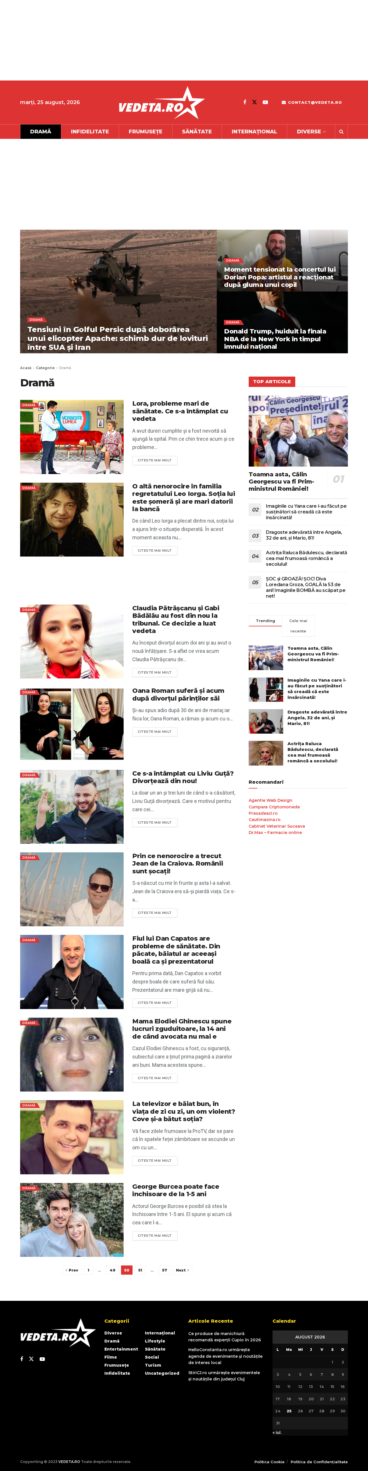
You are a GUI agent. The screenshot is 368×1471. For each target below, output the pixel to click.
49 (112, 1270)
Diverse (309, 132)
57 (164, 1270)
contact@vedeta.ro (314, 102)
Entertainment (121, 1349)
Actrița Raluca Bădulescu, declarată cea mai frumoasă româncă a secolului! (306, 558)
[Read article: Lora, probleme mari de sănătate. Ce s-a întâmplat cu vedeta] (72, 437)
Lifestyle (155, 1341)
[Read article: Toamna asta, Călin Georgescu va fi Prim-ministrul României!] (298, 431)
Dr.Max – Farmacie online (275, 832)
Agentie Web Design (270, 800)
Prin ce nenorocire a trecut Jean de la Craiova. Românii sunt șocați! (177, 863)
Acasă (25, 368)
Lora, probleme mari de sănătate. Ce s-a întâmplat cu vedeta (180, 411)
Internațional (254, 132)
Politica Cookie (269, 1462)
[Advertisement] (172, 40)
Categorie (45, 368)
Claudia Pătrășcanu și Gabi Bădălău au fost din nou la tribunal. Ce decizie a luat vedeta (175, 619)
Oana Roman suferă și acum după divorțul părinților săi (178, 694)
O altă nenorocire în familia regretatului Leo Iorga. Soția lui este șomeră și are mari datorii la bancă (183, 497)
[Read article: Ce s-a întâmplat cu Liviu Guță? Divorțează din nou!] (72, 807)
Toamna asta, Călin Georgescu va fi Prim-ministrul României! (281, 481)
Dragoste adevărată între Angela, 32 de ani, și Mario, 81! (304, 535)
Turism (153, 1365)
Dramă (40, 132)
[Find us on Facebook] (244, 102)
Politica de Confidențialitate (319, 1462)
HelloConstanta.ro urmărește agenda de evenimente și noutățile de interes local (225, 1356)
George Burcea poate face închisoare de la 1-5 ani (175, 1190)
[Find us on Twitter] (254, 102)
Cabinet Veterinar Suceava (277, 826)
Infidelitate (90, 132)
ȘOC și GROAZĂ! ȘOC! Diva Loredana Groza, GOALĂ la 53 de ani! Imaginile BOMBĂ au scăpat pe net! (305, 587)
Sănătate (197, 132)
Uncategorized (162, 1373)
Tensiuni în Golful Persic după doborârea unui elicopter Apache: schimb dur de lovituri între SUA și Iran (117, 338)
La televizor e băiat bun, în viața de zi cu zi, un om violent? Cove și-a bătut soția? (183, 1111)
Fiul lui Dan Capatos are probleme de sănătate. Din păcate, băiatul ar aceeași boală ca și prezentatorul (176, 950)
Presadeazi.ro (263, 813)
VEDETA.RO (69, 1462)
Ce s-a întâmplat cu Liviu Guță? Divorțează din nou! (182, 777)
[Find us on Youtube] (265, 102)
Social (152, 1357)
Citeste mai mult (157, 459)
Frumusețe (145, 132)
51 (140, 1270)
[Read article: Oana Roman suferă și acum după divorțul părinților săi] (72, 724)
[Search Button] (341, 131)
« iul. (277, 1432)
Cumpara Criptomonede (274, 807)
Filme (110, 1357)
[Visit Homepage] (161, 102)
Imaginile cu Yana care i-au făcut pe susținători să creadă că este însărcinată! (306, 511)
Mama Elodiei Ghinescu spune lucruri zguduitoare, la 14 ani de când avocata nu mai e (181, 1028)
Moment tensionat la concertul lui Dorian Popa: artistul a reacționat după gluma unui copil (280, 277)
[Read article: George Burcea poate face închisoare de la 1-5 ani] (72, 1220)
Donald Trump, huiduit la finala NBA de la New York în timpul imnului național (275, 338)
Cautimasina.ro (265, 819)
